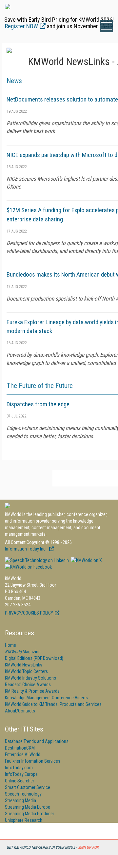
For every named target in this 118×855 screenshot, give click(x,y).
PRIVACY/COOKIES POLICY (29, 613)
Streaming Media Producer (29, 813)
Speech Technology (23, 794)
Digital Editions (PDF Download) (34, 658)
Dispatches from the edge (38, 404)
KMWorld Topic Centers (26, 671)
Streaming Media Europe (27, 807)
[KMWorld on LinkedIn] (37, 560)
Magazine (23, 651)
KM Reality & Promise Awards (32, 691)
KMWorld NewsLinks (23, 664)
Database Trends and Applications (37, 741)
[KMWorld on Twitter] (86, 560)
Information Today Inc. (26, 548)
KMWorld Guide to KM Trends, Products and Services (53, 704)
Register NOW (21, 26)
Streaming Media (20, 800)
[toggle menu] (106, 26)
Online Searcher (19, 780)
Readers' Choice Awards (28, 684)
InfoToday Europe (21, 774)
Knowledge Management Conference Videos (46, 697)
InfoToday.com (19, 767)
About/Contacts (20, 710)
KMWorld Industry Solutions (30, 678)
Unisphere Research (23, 820)
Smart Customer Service (27, 787)
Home (10, 645)
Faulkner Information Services (32, 761)
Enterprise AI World (22, 754)
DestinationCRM (20, 748)
